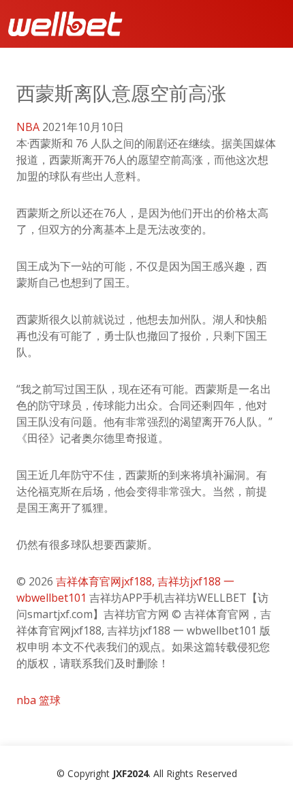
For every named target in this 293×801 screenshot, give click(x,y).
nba (26, 700)
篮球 (50, 700)
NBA (28, 126)
